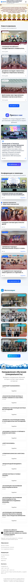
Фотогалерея (4, 558)
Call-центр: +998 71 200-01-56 (7, 570)
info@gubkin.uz (4, 566)
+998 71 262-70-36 (5, 568)
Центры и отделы (5, 545)
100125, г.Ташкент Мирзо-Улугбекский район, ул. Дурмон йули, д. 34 (14, 572)
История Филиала (5, 555)
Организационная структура (7, 547)
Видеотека (3, 560)
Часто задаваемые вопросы (7, 549)
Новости (3, 556)
